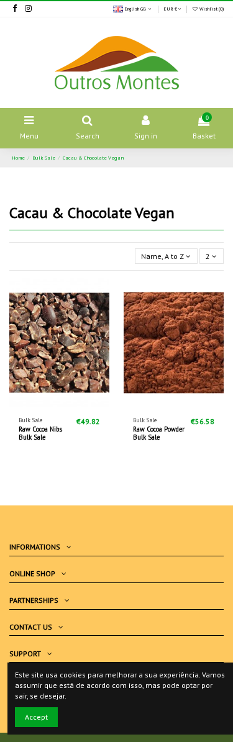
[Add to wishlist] (44, 403)
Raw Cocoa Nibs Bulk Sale (40, 433)
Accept (36, 717)
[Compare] (59, 403)
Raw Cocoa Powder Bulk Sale (159, 433)
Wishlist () (211, 9)
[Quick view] (73, 403)
